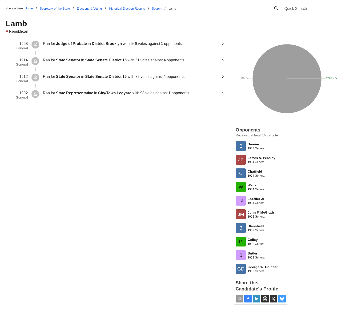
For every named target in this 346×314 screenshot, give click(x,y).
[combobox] (310, 8)
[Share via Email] (239, 298)
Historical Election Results (127, 8)
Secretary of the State (55, 8)
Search (156, 8)
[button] (248, 298)
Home (29, 8)
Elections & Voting (89, 8)
